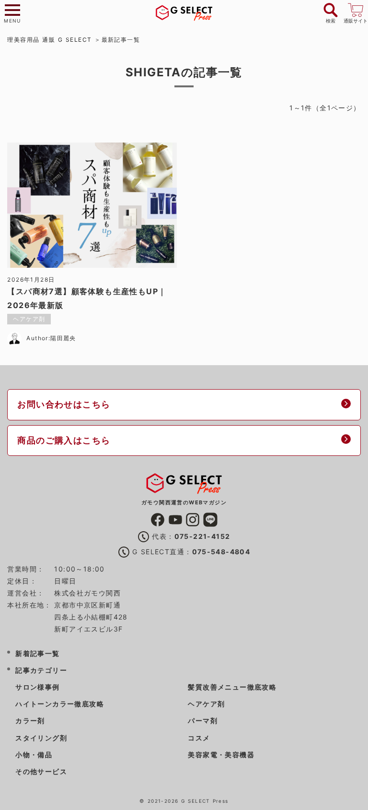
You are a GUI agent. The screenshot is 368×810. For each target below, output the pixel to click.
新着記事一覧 (37, 653)
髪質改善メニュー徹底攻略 (232, 687)
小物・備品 (33, 754)
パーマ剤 (203, 720)
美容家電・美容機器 (221, 754)
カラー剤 (30, 720)
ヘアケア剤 (206, 704)
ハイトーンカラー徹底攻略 (59, 704)
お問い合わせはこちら (63, 404)
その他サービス (41, 771)
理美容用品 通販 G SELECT (49, 39)
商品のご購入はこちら (63, 440)
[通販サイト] (355, 9)
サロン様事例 (37, 687)
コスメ (199, 738)
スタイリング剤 (41, 738)
